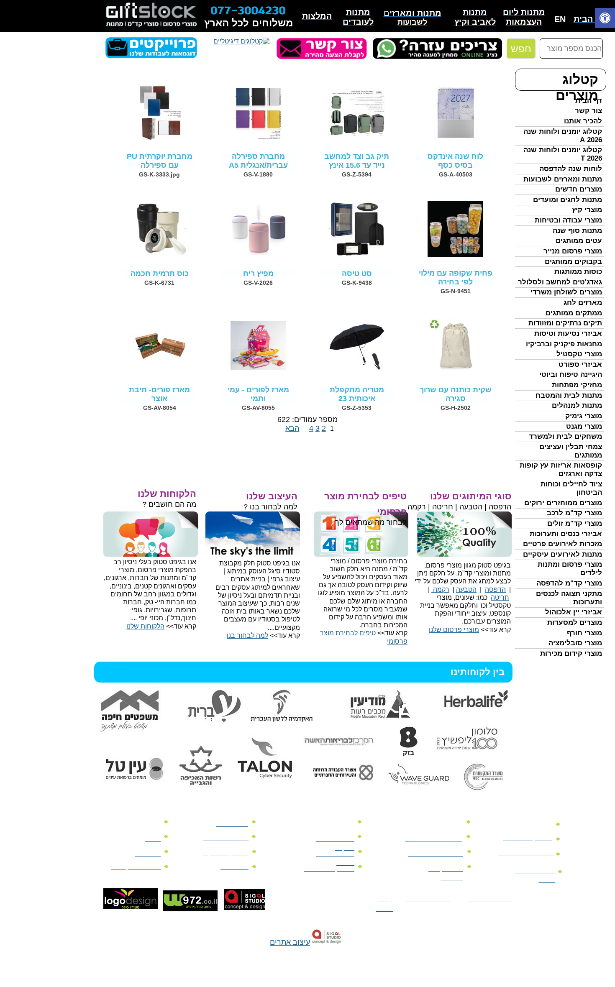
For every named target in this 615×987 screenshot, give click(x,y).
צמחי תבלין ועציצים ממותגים (570, 451)
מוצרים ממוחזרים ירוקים (563, 503)
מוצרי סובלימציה (575, 643)
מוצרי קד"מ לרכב (574, 513)
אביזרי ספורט (580, 364)
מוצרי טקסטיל (579, 354)
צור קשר (588, 111)
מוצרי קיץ (587, 210)
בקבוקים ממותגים (573, 262)
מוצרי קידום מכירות (571, 653)
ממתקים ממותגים (574, 313)
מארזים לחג (583, 303)
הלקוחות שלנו (145, 626)
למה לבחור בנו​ (247, 635)
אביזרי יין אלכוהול (573, 612)
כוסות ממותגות (578, 272)
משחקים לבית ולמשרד (565, 436)
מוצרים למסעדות (574, 622)
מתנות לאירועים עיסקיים (562, 554)
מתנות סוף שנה (577, 231)
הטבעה (466, 589)
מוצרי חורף (584, 633)
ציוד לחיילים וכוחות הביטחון (571, 488)
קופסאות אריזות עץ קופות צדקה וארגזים (561, 469)
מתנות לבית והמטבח (569, 395)
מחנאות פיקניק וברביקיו (564, 344)
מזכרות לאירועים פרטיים (562, 544)
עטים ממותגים (579, 241)
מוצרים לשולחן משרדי (566, 292)
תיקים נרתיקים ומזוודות (565, 323)
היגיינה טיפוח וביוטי (570, 374)
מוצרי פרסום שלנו (454, 629)
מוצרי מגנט (584, 426)
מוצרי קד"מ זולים (574, 523)
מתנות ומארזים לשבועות (562, 179)
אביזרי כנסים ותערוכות (566, 534)
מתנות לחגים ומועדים (567, 200)
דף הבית (588, 101)
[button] (605, 19)
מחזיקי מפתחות (577, 385)
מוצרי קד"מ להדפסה (569, 583)
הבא (292, 428)
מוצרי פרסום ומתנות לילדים (570, 568)
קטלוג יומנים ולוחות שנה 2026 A (562, 136)
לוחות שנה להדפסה (570, 169)
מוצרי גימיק (583, 416)
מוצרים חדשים (578, 189)
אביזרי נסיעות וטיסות (568, 334)
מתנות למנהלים (577, 405)
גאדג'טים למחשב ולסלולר (560, 282)
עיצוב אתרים (290, 942)
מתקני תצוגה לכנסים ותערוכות (569, 598)
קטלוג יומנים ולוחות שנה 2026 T (562, 154)
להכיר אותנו (583, 121)
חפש (521, 48)
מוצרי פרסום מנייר (572, 251)
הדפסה (495, 589)
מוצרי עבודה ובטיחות (568, 220)
